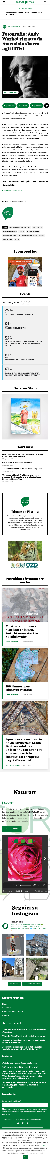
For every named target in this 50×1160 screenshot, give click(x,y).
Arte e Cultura (10, 92)
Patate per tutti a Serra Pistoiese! (17, 462)
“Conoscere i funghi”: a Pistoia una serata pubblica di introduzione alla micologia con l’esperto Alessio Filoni (21, 476)
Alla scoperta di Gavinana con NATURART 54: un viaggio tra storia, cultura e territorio (24, 1084)
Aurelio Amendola (10, 231)
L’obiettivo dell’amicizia (12, 190)
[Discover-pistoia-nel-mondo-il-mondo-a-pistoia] (25, 2)
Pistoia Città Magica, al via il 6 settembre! (24, 1036)
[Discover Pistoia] (5, 26)
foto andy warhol (33, 231)
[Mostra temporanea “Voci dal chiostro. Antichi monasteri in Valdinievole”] (25, 605)
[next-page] (46, 14)
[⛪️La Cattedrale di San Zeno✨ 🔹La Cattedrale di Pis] (37, 945)
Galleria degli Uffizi (29, 235)
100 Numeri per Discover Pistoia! (19, 688)
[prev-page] (3, 14)
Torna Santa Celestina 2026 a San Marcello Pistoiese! (24, 13)
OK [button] (25, 1157)
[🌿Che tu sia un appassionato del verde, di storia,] (37, 969)
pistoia (41, 235)
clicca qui (43, 1145)
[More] (46, 105)
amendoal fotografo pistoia (19, 227)
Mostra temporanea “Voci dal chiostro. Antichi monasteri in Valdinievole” (23, 455)
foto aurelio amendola (11, 235)
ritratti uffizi (8, 240)
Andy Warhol (37, 227)
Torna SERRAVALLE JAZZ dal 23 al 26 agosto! (22, 468)
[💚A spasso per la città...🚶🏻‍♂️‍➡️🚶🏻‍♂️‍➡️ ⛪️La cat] (13, 969)
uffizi (17, 240)
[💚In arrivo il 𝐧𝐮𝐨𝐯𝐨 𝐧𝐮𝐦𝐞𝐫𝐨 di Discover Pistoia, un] (13, 945)
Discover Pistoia (14, 27)
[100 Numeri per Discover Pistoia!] (25, 665)
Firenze (21, 231)
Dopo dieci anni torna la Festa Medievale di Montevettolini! (23, 1041)
